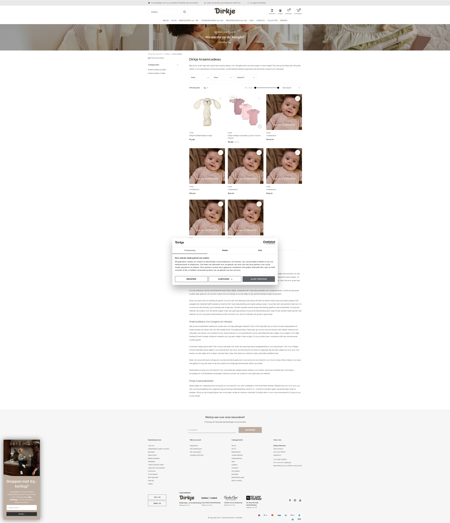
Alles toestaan (259, 279)
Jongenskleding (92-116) (212, 20)
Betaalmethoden (154, 458)
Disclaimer (152, 471)
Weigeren (191, 279)
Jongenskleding (237, 455)
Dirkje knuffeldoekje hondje (200, 135)
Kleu (216, 77)
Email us (157, 503)
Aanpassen (223, 279)
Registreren (194, 445)
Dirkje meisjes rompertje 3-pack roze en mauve (244, 136)
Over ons (151, 445)
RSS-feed (239, 518)
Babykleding (236, 452)
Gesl (240, 77)
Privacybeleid (153, 474)
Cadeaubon (271, 135)
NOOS (173, 20)
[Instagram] (295, 500)
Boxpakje (235, 474)
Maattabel (151, 461)
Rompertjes (236, 471)
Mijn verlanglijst (195, 452)
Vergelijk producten (197, 455)
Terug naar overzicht (155, 54)
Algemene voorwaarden (156, 468)
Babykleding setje (238, 477)
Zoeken (184, 12)
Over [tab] (260, 250)
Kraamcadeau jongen (157, 70)
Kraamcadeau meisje (156, 73)
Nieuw (166, 20)
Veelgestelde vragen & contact (158, 449)
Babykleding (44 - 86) (188, 20)
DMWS (231, 518)
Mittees (150, 484)
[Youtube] (300, 500)
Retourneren (152, 455)
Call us (157, 497)
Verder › (22, 514)
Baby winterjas (237, 480)
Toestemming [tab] (189, 250)
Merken (283, 20)
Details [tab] (225, 250)
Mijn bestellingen (196, 449)
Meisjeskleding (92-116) (236, 20)
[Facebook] (290, 500)
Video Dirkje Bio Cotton (156, 465)
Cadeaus (260, 20)
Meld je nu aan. (225, 42)
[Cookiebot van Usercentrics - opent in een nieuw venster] (265, 242)
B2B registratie (153, 477)
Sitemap (151, 480)
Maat (193, 77)
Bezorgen (151, 452)
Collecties (272, 20)
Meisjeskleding (237, 458)
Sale (251, 20)
